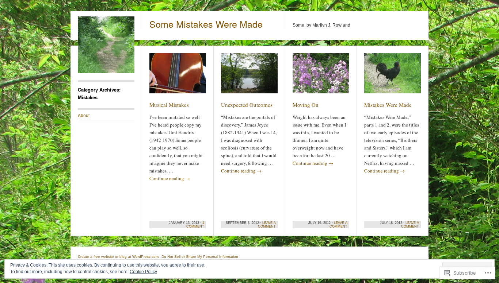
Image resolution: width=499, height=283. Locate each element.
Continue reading (169, 178)
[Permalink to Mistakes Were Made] (392, 76)
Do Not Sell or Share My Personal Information (199, 257)
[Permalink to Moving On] (321, 76)
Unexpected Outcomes (247, 104)
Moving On (306, 104)
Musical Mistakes (169, 104)
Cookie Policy (143, 271)
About (83, 115)
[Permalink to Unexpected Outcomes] (249, 76)
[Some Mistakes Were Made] (106, 71)
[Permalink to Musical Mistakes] (177, 76)
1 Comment (195, 224)
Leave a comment (267, 224)
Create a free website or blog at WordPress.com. (119, 257)
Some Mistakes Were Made (206, 23)
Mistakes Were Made (388, 104)
